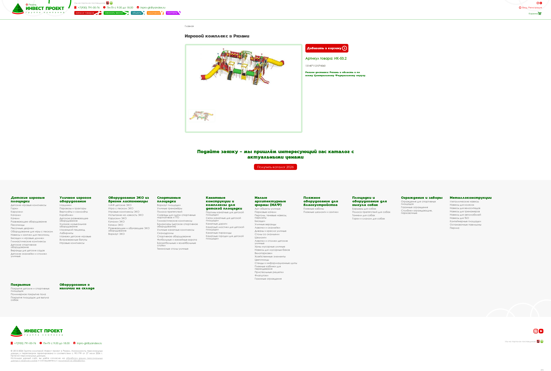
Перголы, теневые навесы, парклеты (271, 216)
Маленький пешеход (72, 229)
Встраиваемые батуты (73, 239)
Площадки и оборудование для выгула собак (369, 201)
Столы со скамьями (267, 234)
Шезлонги (260, 237)
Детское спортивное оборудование (23, 245)
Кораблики (66, 215)
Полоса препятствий (169, 211)
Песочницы (17, 225)
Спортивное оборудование (174, 236)
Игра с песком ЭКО (120, 208)
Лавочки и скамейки (267, 227)
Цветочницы (262, 259)
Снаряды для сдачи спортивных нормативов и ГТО (176, 216)
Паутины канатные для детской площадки (225, 213)
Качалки (16, 215)
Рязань (32, 4)
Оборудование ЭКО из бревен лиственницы (128, 199)
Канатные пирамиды (218, 232)
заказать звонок (114, 12)
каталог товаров (85, 12)
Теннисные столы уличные (172, 248)
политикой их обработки (71, 360)
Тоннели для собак (363, 215)
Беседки (260, 221)
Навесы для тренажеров (465, 211)
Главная (189, 26)
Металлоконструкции (471, 197)
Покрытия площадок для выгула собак (30, 298)
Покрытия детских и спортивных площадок (30, 289)
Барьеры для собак (364, 208)
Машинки (65, 205)
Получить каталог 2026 (275, 167)
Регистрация (535, 7)
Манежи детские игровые (75, 236)
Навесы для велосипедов (465, 208)
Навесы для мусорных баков (272, 250)
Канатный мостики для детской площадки (225, 228)
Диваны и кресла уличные (270, 231)
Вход (524, 7)
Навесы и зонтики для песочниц (30, 235)
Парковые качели (265, 212)
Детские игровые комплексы (28, 205)
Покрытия (20, 284)
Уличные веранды (265, 224)
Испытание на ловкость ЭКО (125, 215)
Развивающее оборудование (29, 221)
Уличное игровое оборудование (75, 199)
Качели (15, 218)
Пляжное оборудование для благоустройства (320, 201)
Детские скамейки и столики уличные (29, 254)
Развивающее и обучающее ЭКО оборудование (129, 229)
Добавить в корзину (324, 48)
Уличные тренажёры (169, 208)
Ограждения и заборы (422, 197)
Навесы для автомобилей (465, 214)
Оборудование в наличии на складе (77, 286)
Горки (14, 208)
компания (154, 12)
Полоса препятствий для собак (371, 212)
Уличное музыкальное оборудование (73, 225)
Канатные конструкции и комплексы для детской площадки (224, 203)
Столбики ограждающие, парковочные (416, 211)
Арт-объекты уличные (268, 208)
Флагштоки (261, 275)
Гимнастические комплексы (28, 241)
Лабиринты (66, 233)
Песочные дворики (22, 228)
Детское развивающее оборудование (74, 219)
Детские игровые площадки (28, 199)
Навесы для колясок (462, 205)
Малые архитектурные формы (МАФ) (270, 201)
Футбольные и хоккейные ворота (177, 239)
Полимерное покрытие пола (28, 294)
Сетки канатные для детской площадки (223, 219)
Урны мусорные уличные (270, 246)
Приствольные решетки (269, 272)
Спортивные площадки (169, 199)
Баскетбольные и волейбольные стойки (176, 244)
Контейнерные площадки (465, 221)
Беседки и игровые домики (27, 238)
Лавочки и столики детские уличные (271, 242)
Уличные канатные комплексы (175, 229)
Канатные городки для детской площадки (225, 237)
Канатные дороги (216, 223)
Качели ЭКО (115, 225)
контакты (172, 12)
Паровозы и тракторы (73, 208)
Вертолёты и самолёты (74, 211)
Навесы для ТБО (459, 218)
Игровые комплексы (72, 243)
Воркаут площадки (169, 205)
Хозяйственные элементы (270, 256)
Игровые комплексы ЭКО (123, 211)
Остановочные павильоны (465, 224)
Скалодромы (165, 233)
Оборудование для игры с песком (32, 231)
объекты (136, 12)
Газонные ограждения (268, 278)
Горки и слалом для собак (368, 218)
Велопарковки (263, 253)
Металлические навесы (464, 201)
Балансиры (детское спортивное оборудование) (177, 225)
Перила (454, 228)
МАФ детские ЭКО (120, 205)
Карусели (17, 211)
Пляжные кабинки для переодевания (268, 267)
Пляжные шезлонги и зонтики (320, 212)
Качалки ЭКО (116, 221)
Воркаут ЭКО (116, 234)
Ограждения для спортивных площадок (418, 202)
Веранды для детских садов (28, 250)
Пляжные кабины (313, 208)
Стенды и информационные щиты (276, 263)
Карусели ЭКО (117, 218)
